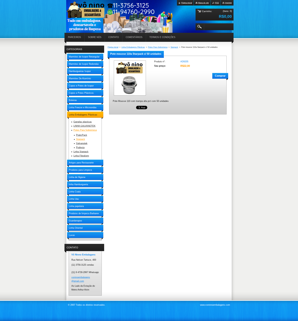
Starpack (174, 47)
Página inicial (113, 47)
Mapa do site (203, 3)
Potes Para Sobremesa (157, 47)
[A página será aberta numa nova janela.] (130, 96)
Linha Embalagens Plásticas (133, 47)
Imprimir (228, 3)
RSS (217, 3)
